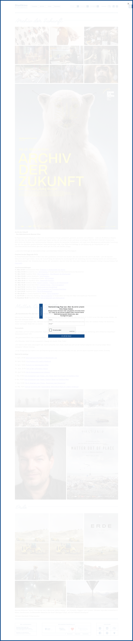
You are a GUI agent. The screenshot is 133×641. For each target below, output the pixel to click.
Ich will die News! (41, 311)
